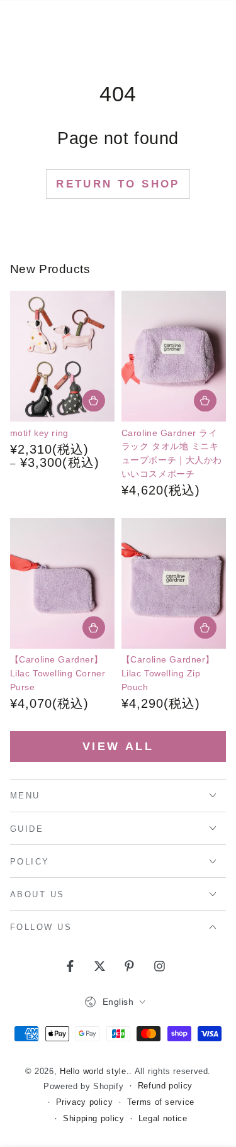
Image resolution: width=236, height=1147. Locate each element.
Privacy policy (84, 1102)
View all (118, 746)
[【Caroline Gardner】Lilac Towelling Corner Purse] (62, 583)
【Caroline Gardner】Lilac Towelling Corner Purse (58, 673)
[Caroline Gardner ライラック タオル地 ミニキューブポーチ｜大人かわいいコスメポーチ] (174, 356)
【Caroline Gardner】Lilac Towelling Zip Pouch (168, 673)
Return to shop (118, 184)
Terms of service (160, 1102)
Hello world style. (94, 1071)
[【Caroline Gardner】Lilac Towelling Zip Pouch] (174, 583)
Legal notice (163, 1118)
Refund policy (165, 1086)
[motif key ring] (62, 356)
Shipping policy (93, 1118)
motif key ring (39, 433)
